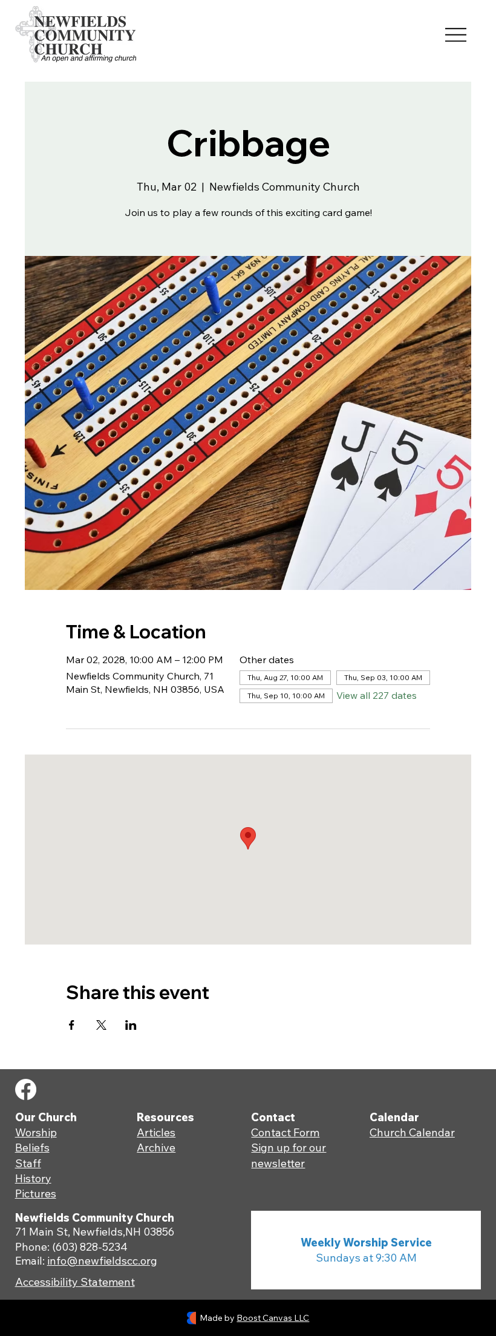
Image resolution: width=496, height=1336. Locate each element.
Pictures (35, 1193)
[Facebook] (25, 1089)
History (33, 1178)
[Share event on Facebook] (71, 1025)
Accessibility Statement (75, 1282)
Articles (156, 1132)
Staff (28, 1163)
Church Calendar (412, 1132)
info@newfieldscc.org (102, 1261)
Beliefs (32, 1147)
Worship (36, 1132)
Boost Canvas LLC (273, 1317)
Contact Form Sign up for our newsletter (288, 1147)
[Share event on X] (101, 1025)
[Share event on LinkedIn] (131, 1025)
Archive (156, 1147)
